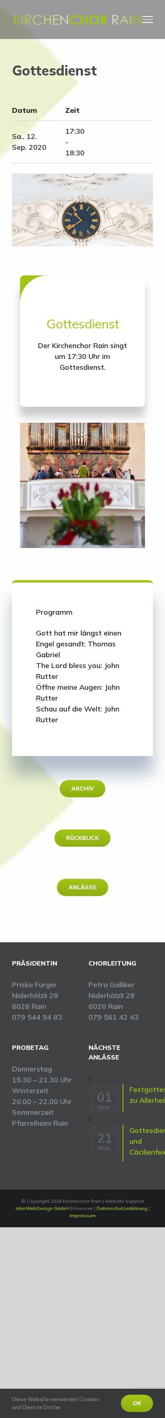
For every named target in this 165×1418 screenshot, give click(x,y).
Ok (137, 1403)
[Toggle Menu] (147, 19)
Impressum (83, 1215)
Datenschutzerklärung (122, 1208)
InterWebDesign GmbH (42, 1208)
